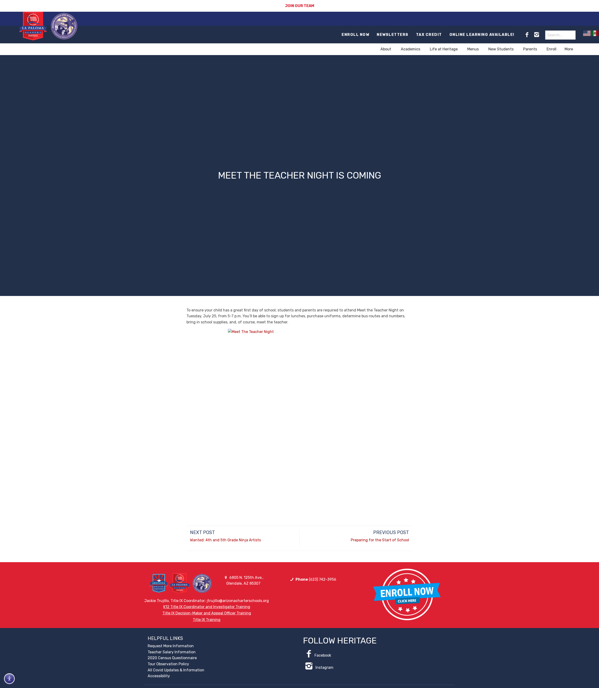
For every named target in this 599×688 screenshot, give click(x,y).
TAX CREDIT (429, 34)
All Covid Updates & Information (176, 670)
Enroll (551, 49)
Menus (473, 49)
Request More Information (171, 646)
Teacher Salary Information (172, 652)
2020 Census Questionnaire (172, 658)
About (385, 49)
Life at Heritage (444, 49)
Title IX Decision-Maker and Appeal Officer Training (206, 613)
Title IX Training (206, 619)
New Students (501, 49)
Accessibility (159, 676)
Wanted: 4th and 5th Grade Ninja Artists (225, 540)
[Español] (595, 33)
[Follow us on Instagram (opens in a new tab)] (537, 34)
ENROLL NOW (355, 34)
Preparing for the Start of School (380, 540)
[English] (587, 33)
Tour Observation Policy (168, 664)
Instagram (323, 667)
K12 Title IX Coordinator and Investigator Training (206, 607)
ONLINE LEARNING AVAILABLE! (482, 34)
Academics (410, 49)
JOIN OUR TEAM (299, 6)
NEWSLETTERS (393, 34)
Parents (530, 49)
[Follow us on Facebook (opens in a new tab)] (527, 34)
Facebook (322, 655)
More (569, 49)
